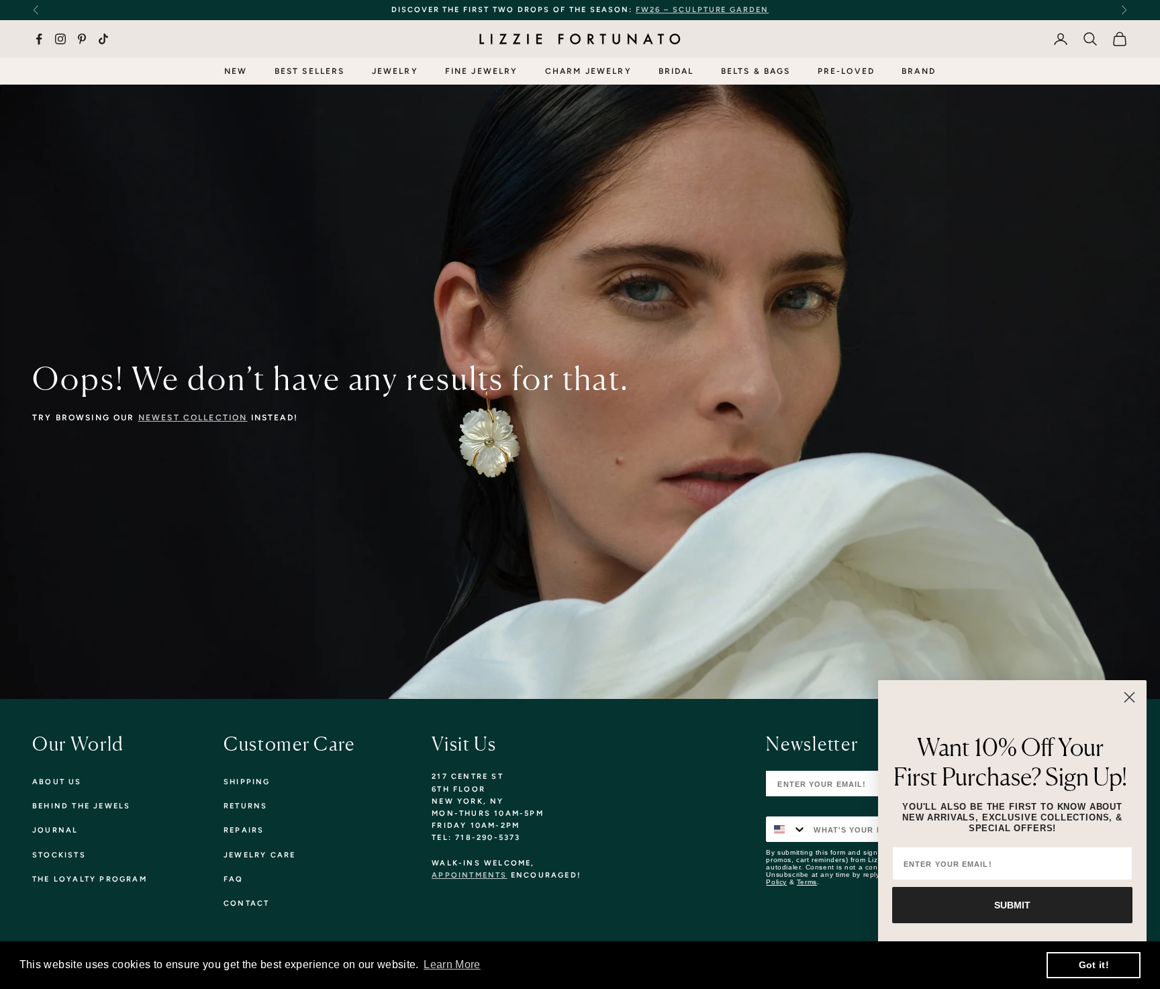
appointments (469, 875)
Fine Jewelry (481, 71)
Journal (55, 830)
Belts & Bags (756, 71)
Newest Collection (193, 417)
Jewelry (395, 71)
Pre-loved (846, 71)
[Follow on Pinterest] (82, 39)
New (235, 71)
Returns (245, 806)
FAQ (234, 879)
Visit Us (464, 744)
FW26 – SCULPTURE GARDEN (702, 9)
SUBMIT (1012, 905)
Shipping (247, 782)
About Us (57, 782)
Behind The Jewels (81, 806)
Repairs (244, 830)
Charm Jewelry (588, 71)
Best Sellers (310, 71)
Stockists (59, 855)
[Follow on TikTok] (103, 39)
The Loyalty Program (89, 879)
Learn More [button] (452, 964)
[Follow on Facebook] (39, 39)
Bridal (676, 71)
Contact (246, 903)
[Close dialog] (1129, 697)
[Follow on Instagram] (60, 39)
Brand (919, 71)
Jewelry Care (259, 855)
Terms (807, 882)
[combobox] (787, 829)
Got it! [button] (1094, 964)
